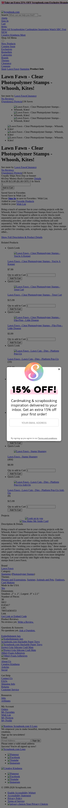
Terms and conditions (47, 438)
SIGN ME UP (34, 431)
